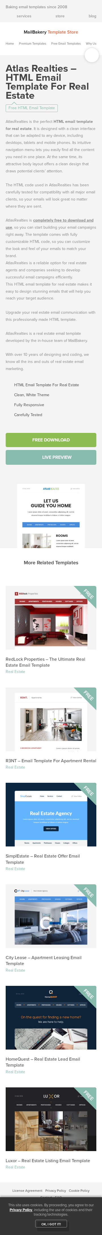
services (24, 16)
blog (92, 16)
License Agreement (27, 1191)
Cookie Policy (79, 1191)
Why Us (91, 44)
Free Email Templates (66, 44)
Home (10, 44)
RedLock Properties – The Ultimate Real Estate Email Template (45, 662)
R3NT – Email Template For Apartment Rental (51, 761)
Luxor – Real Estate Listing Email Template (48, 1161)
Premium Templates (32, 44)
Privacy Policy (55, 1191)
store (60, 16)
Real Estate (15, 671)
